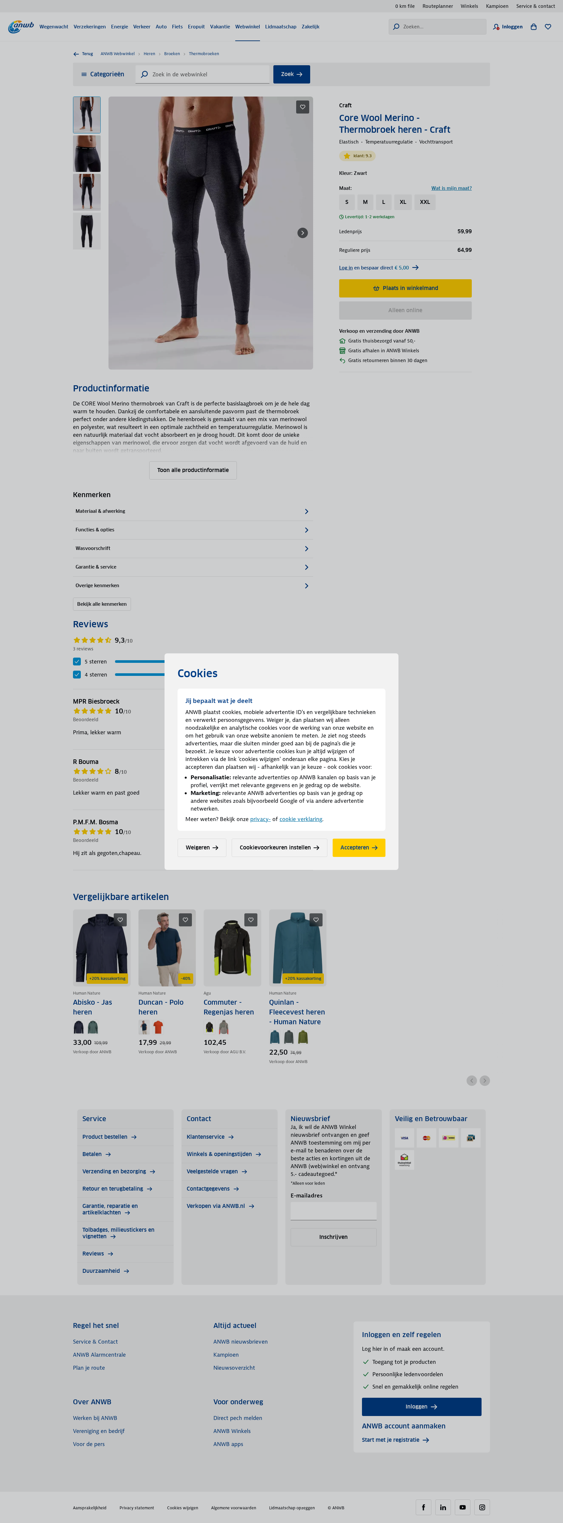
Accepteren (354, 847)
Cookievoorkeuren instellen (275, 847)
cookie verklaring (301, 819)
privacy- (260, 819)
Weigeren (198, 847)
